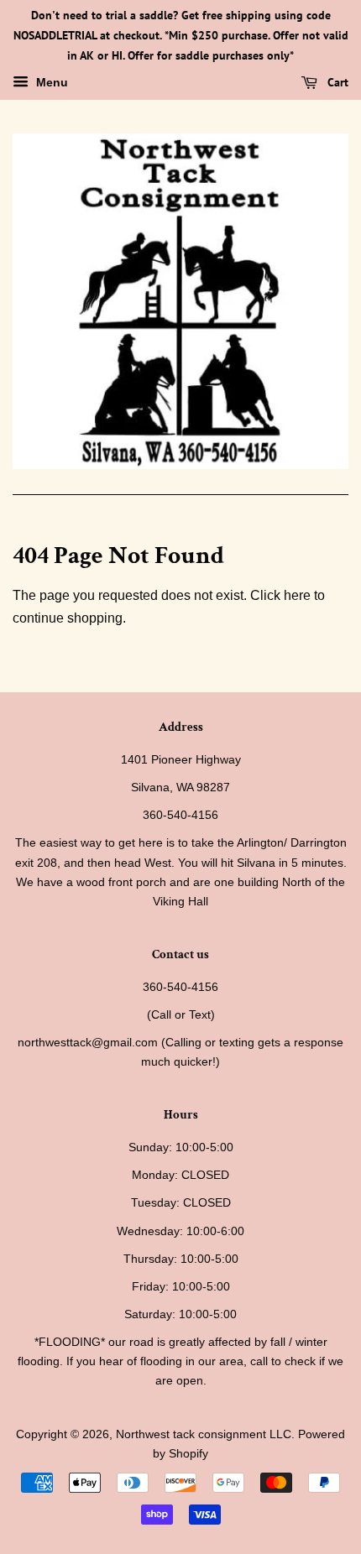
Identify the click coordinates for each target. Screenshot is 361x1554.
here (297, 595)
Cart (336, 83)
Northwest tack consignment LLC (203, 1434)
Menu (50, 83)
